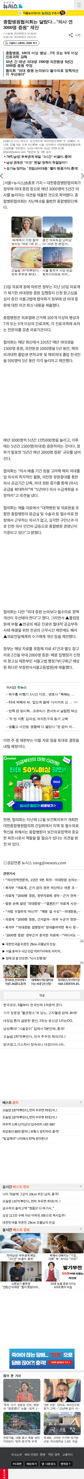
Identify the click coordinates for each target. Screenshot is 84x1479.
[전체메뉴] (79, 5)
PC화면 (17, 1464)
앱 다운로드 (49, 1464)
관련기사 (9, 873)
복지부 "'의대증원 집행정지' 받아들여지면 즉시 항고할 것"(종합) (43, 927)
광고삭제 (4, 1474)
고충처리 (67, 1454)
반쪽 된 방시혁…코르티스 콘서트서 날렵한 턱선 (43, 711)
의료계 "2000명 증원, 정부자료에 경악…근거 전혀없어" (43, 895)
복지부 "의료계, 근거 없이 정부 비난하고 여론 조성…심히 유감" (43, 887)
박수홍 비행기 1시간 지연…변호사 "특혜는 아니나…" (43, 694)
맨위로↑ (66, 1464)
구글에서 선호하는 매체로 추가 (23, 43)
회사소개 (16, 1454)
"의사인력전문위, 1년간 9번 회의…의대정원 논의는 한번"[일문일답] (43, 879)
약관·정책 (54, 1454)
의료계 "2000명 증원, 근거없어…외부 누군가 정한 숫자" (43, 919)
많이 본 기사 (12, 1375)
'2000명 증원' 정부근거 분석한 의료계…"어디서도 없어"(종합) (43, 935)
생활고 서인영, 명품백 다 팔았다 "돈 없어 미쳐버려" (43, 726)
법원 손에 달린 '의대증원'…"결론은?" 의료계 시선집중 (43, 903)
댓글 (42, 995)
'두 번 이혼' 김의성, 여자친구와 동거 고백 (38, 719)
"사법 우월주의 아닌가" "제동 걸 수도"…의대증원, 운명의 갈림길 (43, 911)
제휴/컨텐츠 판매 (34, 1454)
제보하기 (32, 1464)
